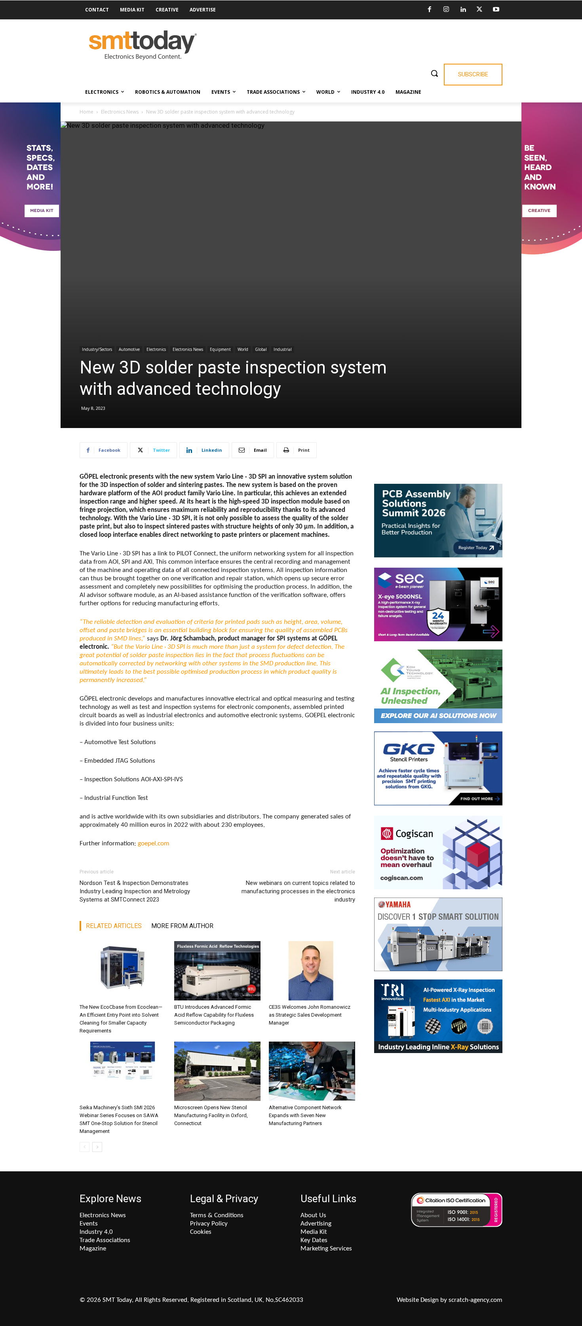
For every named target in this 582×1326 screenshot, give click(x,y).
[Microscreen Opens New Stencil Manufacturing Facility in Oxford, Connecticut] (217, 1071)
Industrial (283, 349)
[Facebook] (429, 10)
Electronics (156, 349)
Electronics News (120, 111)
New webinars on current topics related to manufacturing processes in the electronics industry (298, 891)
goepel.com (153, 843)
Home (86, 111)
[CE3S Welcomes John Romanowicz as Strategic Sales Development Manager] (312, 970)
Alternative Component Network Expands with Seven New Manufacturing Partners (305, 1115)
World (243, 349)
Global (261, 349)
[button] (434, 73)
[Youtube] (496, 10)
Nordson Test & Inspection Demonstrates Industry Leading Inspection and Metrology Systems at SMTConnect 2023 (135, 891)
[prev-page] (84, 1147)
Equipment (220, 349)
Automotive (129, 349)
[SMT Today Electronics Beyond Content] (143, 45)
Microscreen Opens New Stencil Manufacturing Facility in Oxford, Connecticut (211, 1115)
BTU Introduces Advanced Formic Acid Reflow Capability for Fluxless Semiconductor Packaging (214, 1015)
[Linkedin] (462, 10)
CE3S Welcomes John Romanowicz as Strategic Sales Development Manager (309, 1015)
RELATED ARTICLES (114, 926)
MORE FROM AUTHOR (182, 926)
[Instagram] (446, 10)
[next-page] (97, 1147)
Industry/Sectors (97, 349)
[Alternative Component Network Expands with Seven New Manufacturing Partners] (312, 1071)
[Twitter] (479, 10)
